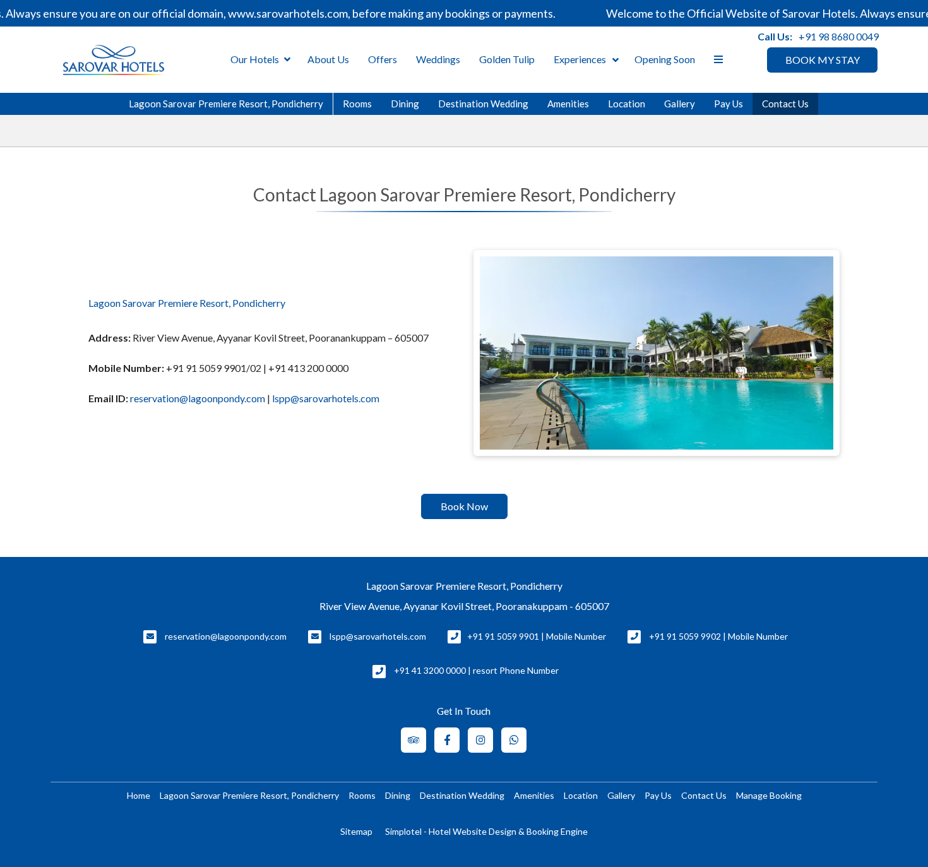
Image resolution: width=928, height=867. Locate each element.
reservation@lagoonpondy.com (197, 398)
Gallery (679, 103)
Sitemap (356, 831)
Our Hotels (254, 59)
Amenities (568, 103)
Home (138, 795)
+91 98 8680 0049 (839, 36)
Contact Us (785, 103)
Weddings (438, 59)
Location (626, 103)
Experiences (580, 59)
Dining (405, 103)
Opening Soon (664, 59)
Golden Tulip (507, 59)
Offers (382, 59)
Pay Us (728, 103)
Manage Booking (769, 795)
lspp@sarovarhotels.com (325, 398)
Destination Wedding (483, 103)
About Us (328, 59)
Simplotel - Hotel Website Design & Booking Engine (486, 831)
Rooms (357, 103)
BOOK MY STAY (822, 60)
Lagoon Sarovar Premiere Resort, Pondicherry (226, 103)
